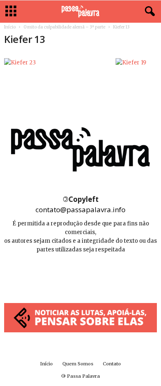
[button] (148, 11)
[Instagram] (81, 274)
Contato (112, 364)
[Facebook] (62, 274)
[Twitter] (99, 274)
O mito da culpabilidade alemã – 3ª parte (64, 27)
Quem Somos (77, 364)
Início (10, 27)
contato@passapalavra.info (80, 209)
